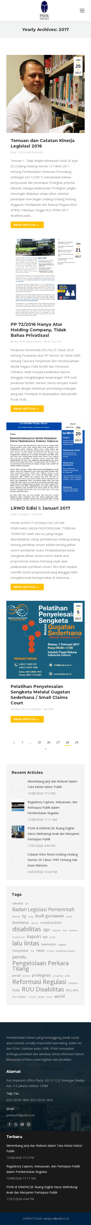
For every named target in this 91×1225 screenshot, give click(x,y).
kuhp (52, 937)
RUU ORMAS (19, 996)
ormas (50, 950)
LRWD (14, 514)
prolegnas (41, 975)
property (58, 975)
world (59, 996)
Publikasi (24, 514)
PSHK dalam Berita (30, 341)
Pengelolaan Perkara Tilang (40, 965)
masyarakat (20, 951)
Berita (14, 341)
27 (58, 742)
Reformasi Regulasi (39, 981)
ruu (16, 989)
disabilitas (26, 929)
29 (76, 742)
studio (41, 996)
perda (26, 975)
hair (65, 930)
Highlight (35, 709)
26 (48, 742)
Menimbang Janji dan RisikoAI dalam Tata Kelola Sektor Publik (52, 784)
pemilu (19, 957)
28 (67, 742)
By (31, 152)
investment (18, 937)
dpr (46, 929)
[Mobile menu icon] (82, 10)
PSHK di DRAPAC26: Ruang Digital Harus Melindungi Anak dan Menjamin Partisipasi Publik (53, 833)
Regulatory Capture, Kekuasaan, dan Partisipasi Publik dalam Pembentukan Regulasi (52, 807)
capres (34, 923)
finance (56, 930)
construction (50, 922)
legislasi (62, 944)
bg (24, 916)
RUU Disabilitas (43, 989)
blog (30, 916)
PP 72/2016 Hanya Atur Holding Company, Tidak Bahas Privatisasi (38, 330)
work (49, 996)
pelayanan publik (65, 950)
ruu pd (32, 996)
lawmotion (48, 944)
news (40, 950)
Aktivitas (16, 709)
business (20, 922)
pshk (67, 975)
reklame (73, 983)
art (27, 903)
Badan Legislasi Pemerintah (43, 909)
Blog (13, 152)
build (69, 916)
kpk (45, 937)
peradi (16, 975)
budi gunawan (49, 915)
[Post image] (18, 785)
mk (32, 950)
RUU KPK (72, 990)
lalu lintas (25, 943)
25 (39, 742)
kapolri (34, 936)
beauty (16, 916)
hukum (73, 930)
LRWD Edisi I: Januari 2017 (40, 508)
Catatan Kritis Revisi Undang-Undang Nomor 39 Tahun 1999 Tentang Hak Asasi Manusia (53, 859)
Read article (25, 224)
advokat (17, 903)
